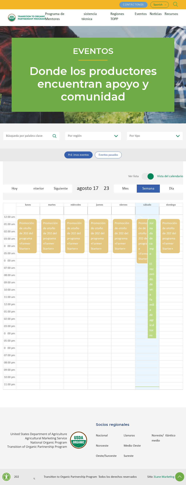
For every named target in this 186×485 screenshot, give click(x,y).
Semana (148, 188)
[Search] (175, 4)
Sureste (129, 456)
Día (171, 188)
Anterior (37, 188)
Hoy (14, 188)
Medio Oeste (132, 445)
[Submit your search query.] (54, 136)
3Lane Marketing (163, 476)
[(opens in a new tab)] (48, 440)
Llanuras (129, 435)
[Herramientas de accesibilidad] (6, 476)
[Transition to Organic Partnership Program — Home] (26, 17)
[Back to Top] (179, 476)
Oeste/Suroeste (106, 456)
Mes (125, 188)
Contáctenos (133, 4)
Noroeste (102, 445)
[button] (27, 302)
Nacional (102, 435)
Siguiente (61, 188)
